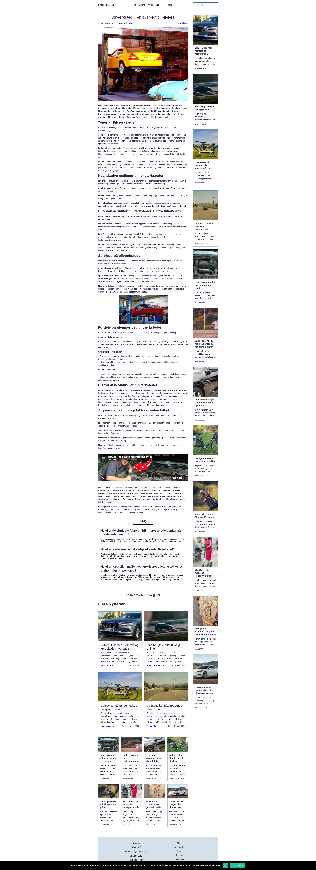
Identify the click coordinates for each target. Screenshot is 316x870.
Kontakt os (169, 5)
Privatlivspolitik (237, 865)
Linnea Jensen (107, 726)
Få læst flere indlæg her (143, 595)
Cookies (159, 5)
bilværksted (183, 23)
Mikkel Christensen (155, 665)
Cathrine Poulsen (125, 23)
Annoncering (139, 5)
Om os (150, 5)
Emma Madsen (107, 665)
